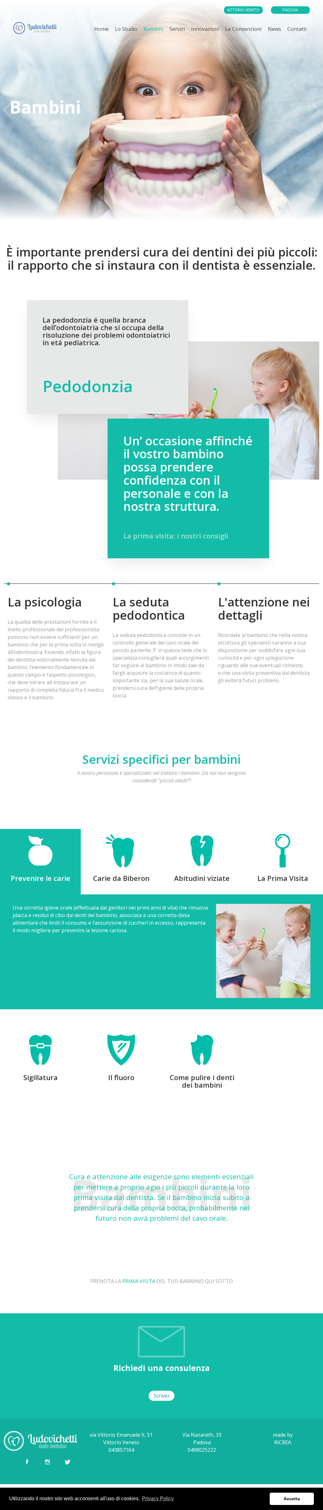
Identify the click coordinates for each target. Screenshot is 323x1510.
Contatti (297, 28)
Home (101, 28)
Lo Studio (126, 28)
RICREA (282, 1442)
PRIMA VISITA (138, 1281)
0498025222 (292, 19)
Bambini (153, 28)
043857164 (245, 19)
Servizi (177, 28)
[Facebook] (27, 1462)
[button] (161, 217)
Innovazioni (205, 28)
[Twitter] (67, 1462)
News (274, 28)
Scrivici (161, 1395)
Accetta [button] (292, 1498)
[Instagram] (47, 1462)
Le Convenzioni (243, 28)
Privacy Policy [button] (158, 1498)
